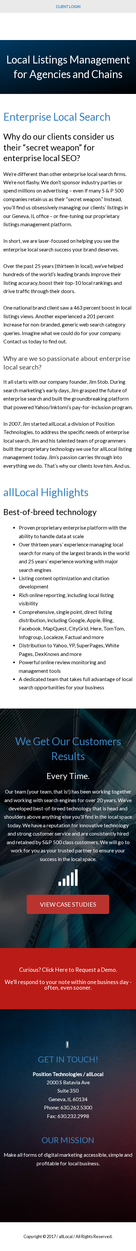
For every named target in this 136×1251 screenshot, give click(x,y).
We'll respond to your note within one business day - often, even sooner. (68, 984)
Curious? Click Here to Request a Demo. (68, 969)
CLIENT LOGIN (68, 6)
